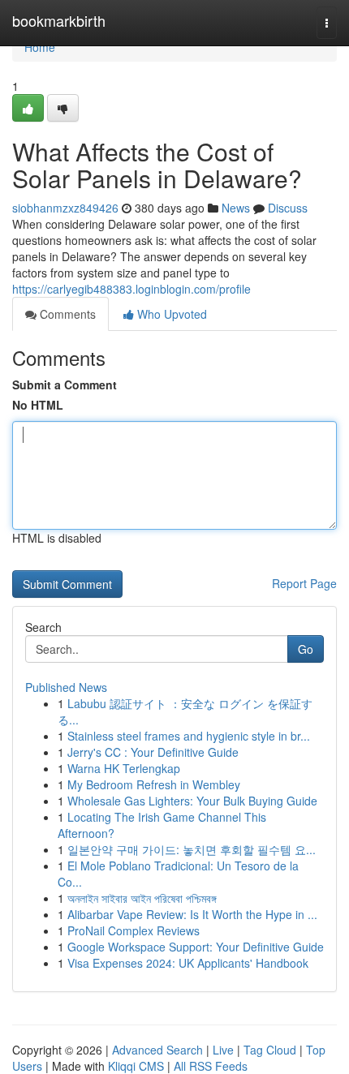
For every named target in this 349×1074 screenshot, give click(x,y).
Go (305, 649)
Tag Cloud (269, 1050)
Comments (66, 314)
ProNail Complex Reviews (133, 930)
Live (223, 1050)
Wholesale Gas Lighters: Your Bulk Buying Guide (192, 801)
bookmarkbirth (59, 20)
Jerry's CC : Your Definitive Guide (153, 752)
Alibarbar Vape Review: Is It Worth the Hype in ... (192, 914)
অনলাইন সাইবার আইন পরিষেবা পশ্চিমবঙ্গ (142, 898)
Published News (66, 687)
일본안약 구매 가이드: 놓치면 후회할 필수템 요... (191, 849)
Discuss (288, 208)
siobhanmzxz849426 (65, 208)
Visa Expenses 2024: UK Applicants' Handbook (187, 963)
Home (39, 47)
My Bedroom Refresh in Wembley (153, 784)
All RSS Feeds (211, 1066)
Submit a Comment (64, 384)
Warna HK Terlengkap (123, 768)
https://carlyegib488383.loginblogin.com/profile (131, 289)
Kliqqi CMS (136, 1066)
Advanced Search (157, 1050)
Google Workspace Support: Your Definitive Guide (195, 947)
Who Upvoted (170, 314)
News (236, 208)
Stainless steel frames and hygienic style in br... (188, 736)
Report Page (304, 583)
